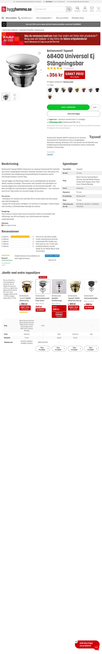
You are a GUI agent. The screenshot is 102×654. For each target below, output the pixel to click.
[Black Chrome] (50, 90)
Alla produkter (11, 18)
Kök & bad (6, 30)
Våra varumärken (62, 18)
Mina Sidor (85, 11)
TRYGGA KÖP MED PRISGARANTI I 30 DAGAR (28, 1)
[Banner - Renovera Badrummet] (51, 38)
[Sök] (69, 9)
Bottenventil (39, 30)
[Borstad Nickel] (63, 90)
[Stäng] (76, 641)
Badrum (15, 30)
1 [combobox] (94, 107)
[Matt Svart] (97, 90)
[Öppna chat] (96, 648)
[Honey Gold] (77, 90)
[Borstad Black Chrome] (57, 90)
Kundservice (77, 11)
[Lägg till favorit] (39, 53)
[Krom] (91, 90)
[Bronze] (70, 90)
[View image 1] (6, 97)
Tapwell (50, 154)
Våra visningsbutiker (43, 18)
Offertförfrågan (73, 114)
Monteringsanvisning (9, 225)
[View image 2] (15, 97)
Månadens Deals (78, 18)
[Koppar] (84, 90)
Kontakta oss (26, 18)
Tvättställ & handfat (26, 30)
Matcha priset (68, 82)
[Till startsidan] (16, 9)
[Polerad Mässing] (50, 97)
